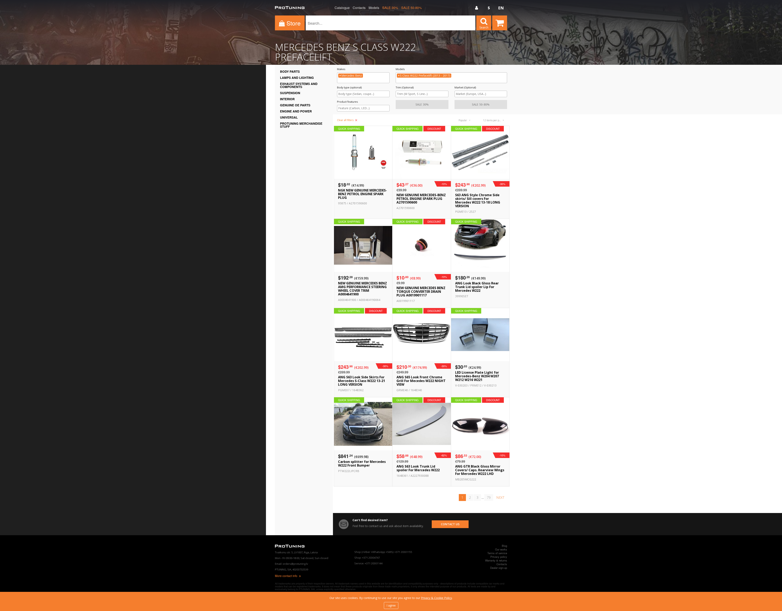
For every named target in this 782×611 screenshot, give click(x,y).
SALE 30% (390, 7)
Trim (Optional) (405, 87)
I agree (391, 605)
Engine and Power (296, 111)
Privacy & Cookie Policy (436, 598)
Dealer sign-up (498, 568)
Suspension (290, 93)
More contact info (286, 576)
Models (374, 7)
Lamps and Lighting (297, 77)
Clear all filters (345, 120)
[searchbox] (363, 81)
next (500, 497)
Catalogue (342, 7)
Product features (347, 101)
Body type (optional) (349, 87)
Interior (287, 99)
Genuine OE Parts (295, 105)
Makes (341, 69)
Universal (289, 117)
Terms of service (497, 553)
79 (489, 497)
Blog (504, 546)
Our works (501, 549)
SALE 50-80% (411, 7)
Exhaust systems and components (298, 85)
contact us (450, 524)
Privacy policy (498, 557)
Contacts (359, 7)
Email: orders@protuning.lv (291, 564)
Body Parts (290, 71)
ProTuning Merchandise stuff (301, 125)
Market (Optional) (465, 87)
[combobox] (363, 77)
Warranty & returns (496, 560)
